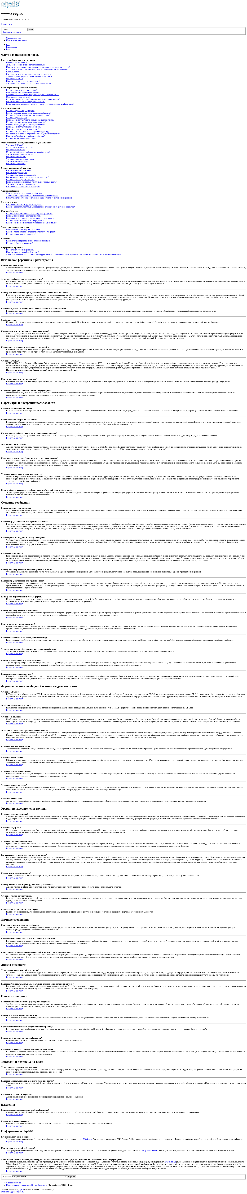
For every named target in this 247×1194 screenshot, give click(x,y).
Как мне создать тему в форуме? (20, 110)
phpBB (21, 1189)
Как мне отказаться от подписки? (21, 234)
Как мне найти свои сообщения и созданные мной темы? (31, 223)
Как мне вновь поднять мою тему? (21, 138)
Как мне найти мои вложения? (19, 243)
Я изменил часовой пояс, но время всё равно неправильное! (32, 95)
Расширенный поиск (12, 32)
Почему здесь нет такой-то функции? (22, 252)
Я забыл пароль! (13, 72)
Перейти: (7, 1176)
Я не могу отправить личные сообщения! (24, 193)
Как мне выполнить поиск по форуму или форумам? (29, 213)
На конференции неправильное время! (23, 92)
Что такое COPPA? (14, 79)
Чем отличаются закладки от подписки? (23, 229)
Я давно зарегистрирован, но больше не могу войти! (29, 76)
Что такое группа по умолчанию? (21, 184)
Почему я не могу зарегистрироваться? (23, 81)
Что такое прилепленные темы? (20, 159)
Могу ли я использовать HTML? (20, 147)
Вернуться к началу (14, 272)
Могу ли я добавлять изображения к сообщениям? (28, 152)
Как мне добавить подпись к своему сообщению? (28, 115)
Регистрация (11, 47)
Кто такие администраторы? (18, 170)
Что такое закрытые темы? (17, 161)
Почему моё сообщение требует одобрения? (25, 136)
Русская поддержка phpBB (12, 1192)
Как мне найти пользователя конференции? (25, 220)
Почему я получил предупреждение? (22, 129)
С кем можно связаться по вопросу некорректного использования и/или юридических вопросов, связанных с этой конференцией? (63, 254)
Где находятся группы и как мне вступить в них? (27, 177)
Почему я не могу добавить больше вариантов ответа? (30, 120)
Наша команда (12, 1185)
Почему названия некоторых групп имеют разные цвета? (31, 182)
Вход (8, 49)
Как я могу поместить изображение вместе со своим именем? (33, 99)
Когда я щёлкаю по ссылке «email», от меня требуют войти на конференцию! (40, 104)
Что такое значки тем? (15, 163)
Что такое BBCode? (14, 145)
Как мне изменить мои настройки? (21, 90)
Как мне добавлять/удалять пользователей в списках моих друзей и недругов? (40, 207)
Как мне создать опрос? (16, 117)
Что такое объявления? (16, 157)
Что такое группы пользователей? (21, 175)
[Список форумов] (10, 7)
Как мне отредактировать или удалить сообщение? (28, 113)
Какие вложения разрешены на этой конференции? (28, 241)
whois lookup (170, 1162)
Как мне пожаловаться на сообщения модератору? (28, 131)
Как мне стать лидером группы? (20, 179)
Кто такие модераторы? (16, 172)
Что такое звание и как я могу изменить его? (25, 101)
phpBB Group (86, 1139)
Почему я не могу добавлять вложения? (23, 127)
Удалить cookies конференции (34, 1185)
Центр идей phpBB (149, 1150)
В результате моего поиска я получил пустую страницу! (30, 218)
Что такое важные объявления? (19, 154)
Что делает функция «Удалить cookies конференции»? (29, 83)
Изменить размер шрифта (17, 40)
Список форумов (13, 38)
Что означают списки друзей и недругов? (24, 204)
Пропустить (6, 24)
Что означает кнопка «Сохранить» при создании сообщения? (33, 134)
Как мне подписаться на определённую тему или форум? (31, 232)
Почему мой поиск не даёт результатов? (23, 216)
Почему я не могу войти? (17, 62)
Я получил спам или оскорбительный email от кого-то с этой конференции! (39, 198)
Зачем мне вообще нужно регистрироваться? (25, 65)
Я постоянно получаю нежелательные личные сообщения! (32, 195)
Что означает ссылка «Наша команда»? (23, 186)
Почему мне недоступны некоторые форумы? (26, 124)
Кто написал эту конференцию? (20, 250)
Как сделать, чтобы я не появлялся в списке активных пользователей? (37, 69)
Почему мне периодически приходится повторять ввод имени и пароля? (38, 67)
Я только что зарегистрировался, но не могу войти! (28, 74)
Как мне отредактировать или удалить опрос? (26, 122)
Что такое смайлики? (15, 150)
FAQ (8, 44)
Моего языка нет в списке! (18, 97)
